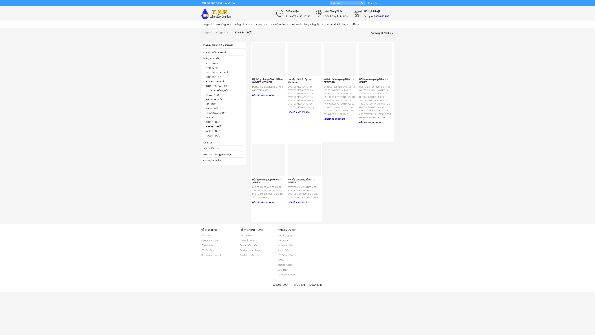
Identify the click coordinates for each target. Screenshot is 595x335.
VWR (280, 260)
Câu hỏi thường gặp (249, 255)
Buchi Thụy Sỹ (285, 235)
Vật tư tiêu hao (278, 24)
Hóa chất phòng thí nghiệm (306, 24)
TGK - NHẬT (212, 68)
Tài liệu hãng (207, 250)
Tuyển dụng (207, 245)
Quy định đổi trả (247, 240)
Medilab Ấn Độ (285, 265)
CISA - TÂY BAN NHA (216, 86)
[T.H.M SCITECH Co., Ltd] (216, 14)
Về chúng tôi (222, 24)
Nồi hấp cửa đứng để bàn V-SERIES (301, 181)
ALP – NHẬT (212, 63)
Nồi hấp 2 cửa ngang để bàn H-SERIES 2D (339, 80)
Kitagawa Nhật (285, 245)
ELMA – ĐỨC (212, 95)
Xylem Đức (283, 250)
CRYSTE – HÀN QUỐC (217, 90)
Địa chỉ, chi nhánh (210, 240)
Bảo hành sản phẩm (250, 250)
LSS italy (282, 270)
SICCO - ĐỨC (213, 122)
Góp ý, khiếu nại (247, 235)
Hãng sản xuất (243, 24)
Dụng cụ (260, 24)
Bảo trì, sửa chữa (248, 245)
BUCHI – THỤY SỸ (215, 81)
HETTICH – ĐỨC (214, 99)
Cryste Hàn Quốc (286, 274)
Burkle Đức (283, 240)
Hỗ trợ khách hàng (336, 24)
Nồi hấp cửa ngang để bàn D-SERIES (266, 181)
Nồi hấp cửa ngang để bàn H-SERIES (373, 80)
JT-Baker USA (285, 255)
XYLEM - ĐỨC (213, 135)
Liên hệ (355, 24)
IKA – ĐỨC (211, 104)
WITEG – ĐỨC (213, 131)
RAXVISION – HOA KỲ (217, 72)
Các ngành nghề (212, 160)
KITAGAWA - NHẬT (216, 113)
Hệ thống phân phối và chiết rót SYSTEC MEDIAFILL (268, 80)
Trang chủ (206, 24)
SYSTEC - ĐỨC (214, 126)
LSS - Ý (209, 117)
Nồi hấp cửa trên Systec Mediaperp (300, 80)
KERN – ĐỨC (212, 108)
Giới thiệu (206, 235)
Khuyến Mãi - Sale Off (215, 52)
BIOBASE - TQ (213, 77)
